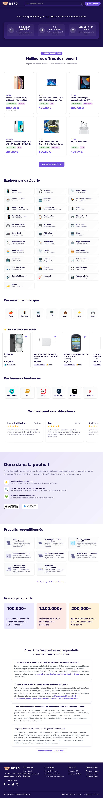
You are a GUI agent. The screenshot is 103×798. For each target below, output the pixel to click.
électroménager (73, 674)
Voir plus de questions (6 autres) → (51, 751)
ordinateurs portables (57, 674)
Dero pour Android (74, 774)
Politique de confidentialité (71, 794)
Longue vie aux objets (52, 774)
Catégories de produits (31, 774)
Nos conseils (27, 771)
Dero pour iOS (73, 771)
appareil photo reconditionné (37, 699)
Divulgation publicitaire (91, 794)
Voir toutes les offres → (51, 164)
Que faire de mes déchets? (54, 777)
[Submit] (81, 4)
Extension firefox (92, 774)
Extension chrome (92, 771)
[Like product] (26, 337)
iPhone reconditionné (62, 696)
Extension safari (92, 777)
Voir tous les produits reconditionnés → (51, 582)
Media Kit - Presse (50, 771)
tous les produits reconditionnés (65, 699)
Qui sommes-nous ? (11, 780)
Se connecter (94, 4)
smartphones (42, 674)
